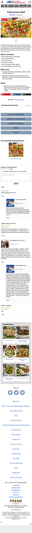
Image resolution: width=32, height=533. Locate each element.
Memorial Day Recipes (16, 123)
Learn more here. (16, 509)
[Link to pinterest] (22, 392)
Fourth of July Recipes (16, 114)
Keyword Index (16, 420)
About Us (16, 401)
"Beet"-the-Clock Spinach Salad (22, 341)
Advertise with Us (16, 411)
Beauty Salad (9, 359)
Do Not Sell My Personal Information (16, 425)
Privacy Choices (16, 477)
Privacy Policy (16, 430)
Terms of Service (16, 444)
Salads (16, 128)
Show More (28, 105)
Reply (2, 196)
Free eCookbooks (16, 463)
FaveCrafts (16, 485)
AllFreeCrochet (16, 487)
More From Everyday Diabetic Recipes (16, 406)
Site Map (16, 458)
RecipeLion (16, 494)
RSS (16, 468)
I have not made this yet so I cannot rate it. (15, 171)
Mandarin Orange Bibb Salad (9, 379)
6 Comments (19, 14)
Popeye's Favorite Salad (22, 360)
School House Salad (16, 158)
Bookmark (16, 473)
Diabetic (16, 132)
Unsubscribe (16, 454)
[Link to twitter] (16, 392)
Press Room (16, 435)
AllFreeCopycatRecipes (16, 497)
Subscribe (16, 449)
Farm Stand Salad (19, 99)
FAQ (16, 416)
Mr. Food (16, 492)
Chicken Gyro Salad (23, 378)
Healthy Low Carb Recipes (16, 119)
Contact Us (16, 439)
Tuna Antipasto (9, 340)
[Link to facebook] (10, 392)
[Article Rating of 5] (12, 14)
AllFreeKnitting (16, 490)
